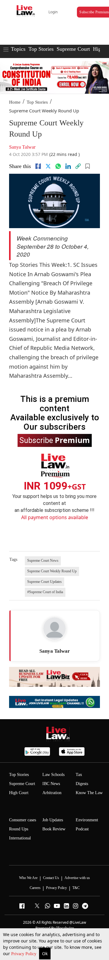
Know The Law (89, 792)
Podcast (82, 829)
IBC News (51, 783)
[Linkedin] (68, 166)
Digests (82, 783)
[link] (78, 166)
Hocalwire (65, 928)
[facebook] (38, 166)
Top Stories (41, 49)
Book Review (53, 829)
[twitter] (48, 166)
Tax (79, 774)
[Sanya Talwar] (54, 628)
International (20, 838)
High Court (18, 792)
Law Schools (53, 774)
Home (15, 102)
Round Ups (18, 829)
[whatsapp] (58, 166)
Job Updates (52, 820)
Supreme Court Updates (44, 582)
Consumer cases (22, 820)
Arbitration (51, 792)
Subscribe (54, 440)
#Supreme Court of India (45, 592)
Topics (18, 49)
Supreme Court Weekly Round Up (52, 571)
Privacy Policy (24, 954)
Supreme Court (73, 49)
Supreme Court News (42, 560)
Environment (87, 820)
